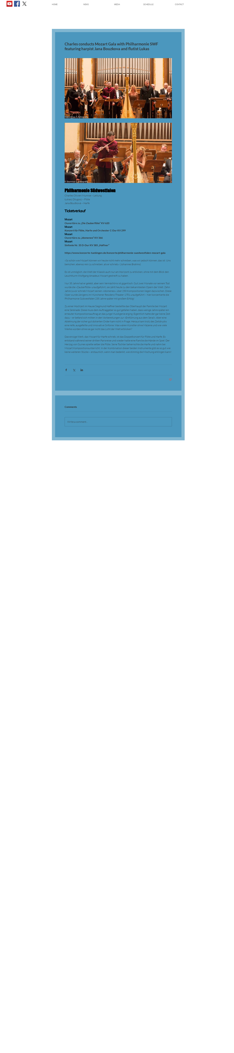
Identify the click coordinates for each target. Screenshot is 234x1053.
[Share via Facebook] (66, 369)
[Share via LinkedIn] (81, 369)
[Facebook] (17, 4)
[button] (117, 4)
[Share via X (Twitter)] (73, 369)
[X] (24, 4)
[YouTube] (9, 4)
